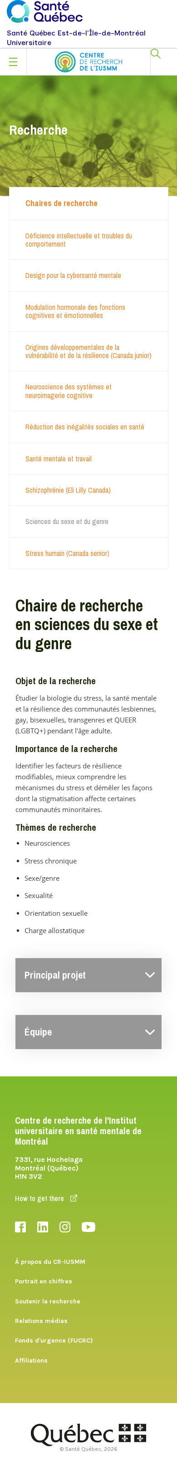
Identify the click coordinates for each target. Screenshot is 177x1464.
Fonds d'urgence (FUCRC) (54, 1340)
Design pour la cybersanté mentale (73, 275)
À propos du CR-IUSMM (50, 1262)
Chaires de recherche (61, 203)
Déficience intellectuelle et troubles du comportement (78, 240)
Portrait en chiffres (43, 1281)
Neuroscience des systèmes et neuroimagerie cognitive (68, 391)
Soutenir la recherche (47, 1301)
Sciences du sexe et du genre (66, 521)
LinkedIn (42, 1227)
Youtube (88, 1227)
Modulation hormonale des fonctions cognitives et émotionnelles (75, 311)
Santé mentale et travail (58, 459)
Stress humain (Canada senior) (67, 553)
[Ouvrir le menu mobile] (13, 62)
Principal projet (55, 975)
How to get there (40, 1198)
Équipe (38, 1032)
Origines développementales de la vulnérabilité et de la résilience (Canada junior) (88, 351)
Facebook (20, 1227)
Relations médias (41, 1321)
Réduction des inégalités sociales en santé (84, 427)
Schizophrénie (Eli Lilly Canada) (68, 490)
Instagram (64, 1227)
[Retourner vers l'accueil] (88, 61)
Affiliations (31, 1360)
